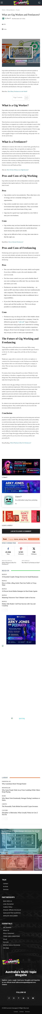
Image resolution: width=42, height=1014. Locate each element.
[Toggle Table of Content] (25, 97)
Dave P (9, 18)
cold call (21, 322)
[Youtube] (33, 998)
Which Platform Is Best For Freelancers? (20, 443)
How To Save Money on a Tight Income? (18, 170)
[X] (16, 503)
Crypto (4, 804)
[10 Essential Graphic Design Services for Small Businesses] (21, 841)
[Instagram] (14, 998)
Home (3, 10)
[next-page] (6, 610)
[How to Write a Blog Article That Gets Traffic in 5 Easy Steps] (17, 863)
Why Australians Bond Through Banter (14, 784)
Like (8, 547)
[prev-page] (3, 610)
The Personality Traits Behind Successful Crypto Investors (20, 806)
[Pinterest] (19, 998)
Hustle (18, 10)
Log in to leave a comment (21, 531)
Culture (5, 810)
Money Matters (11, 10)
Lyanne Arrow (4, 852)
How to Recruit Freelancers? (15, 242)
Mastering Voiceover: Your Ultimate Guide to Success (18, 597)
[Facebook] (9, 998)
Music (4, 796)
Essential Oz (6, 781)
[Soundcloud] (23, 998)
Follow (21, 547)
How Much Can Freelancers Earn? (31, 562)
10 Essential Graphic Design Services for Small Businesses (20, 577)
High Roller (6, 787)
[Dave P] (3, 18)
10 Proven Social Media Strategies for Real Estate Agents (19, 591)
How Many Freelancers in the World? (17, 91)
